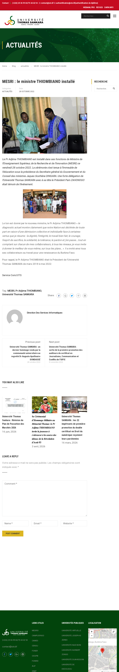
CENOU (35, 646)
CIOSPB (35, 656)
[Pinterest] (78, 295)
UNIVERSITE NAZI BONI (71, 645)
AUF (34, 666)
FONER (35, 651)
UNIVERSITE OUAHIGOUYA (73, 659)
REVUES (99, 7)
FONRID (35, 661)
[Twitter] (72, 295)
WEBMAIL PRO (89, 7)
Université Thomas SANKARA (18, 294)
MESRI (11, 290)
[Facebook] (59, 295)
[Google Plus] (65, 295)
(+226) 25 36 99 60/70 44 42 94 (25, 3)
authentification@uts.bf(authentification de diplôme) (77, 3)
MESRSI (35, 630)
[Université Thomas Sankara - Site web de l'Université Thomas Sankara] (24, 20)
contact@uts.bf (47, 3)
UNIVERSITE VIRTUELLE (71, 630)
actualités (7, 91)
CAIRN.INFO (108, 7)
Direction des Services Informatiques (44, 312)
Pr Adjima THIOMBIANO (28, 290)
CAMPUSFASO (38, 635)
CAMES (35, 641)
